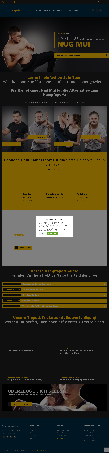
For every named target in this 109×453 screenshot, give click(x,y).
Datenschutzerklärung (51, 230)
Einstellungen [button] (43, 233)
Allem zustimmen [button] (52, 233)
